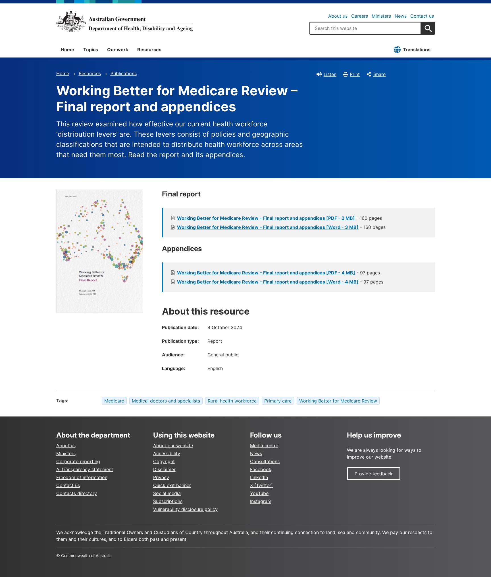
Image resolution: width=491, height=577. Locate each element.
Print (355, 74)
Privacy (161, 477)
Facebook (260, 469)
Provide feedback (374, 474)
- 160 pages (279, 218)
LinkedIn (259, 477)
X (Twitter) (261, 485)
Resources (149, 49)
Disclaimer (164, 469)
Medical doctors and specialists (166, 401)
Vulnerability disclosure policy (185, 509)
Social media (167, 493)
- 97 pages (278, 273)
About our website (173, 445)
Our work (117, 49)
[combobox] (365, 28)
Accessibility (166, 453)
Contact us (422, 16)
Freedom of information (81, 477)
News (401, 16)
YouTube (259, 493)
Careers (359, 16)
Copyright (164, 461)
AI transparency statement (84, 469)
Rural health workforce (232, 401)
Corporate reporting (78, 461)
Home (67, 49)
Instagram (260, 501)
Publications (124, 73)
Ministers (381, 16)
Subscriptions (167, 501)
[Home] (124, 21)
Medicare (114, 401)
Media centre (264, 445)
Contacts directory (76, 493)
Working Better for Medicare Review (338, 401)
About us (338, 16)
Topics (90, 49)
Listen (330, 74)
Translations (416, 49)
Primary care (278, 401)
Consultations (265, 461)
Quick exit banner (172, 485)
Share (379, 74)
